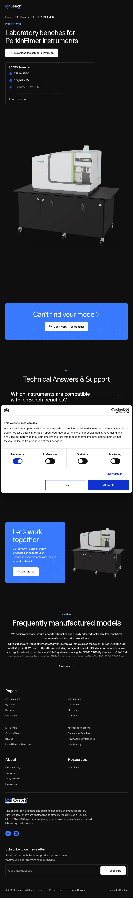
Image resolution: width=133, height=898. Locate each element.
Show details (114, 473)
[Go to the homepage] (16, 801)
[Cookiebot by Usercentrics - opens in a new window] (114, 410)
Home (8, 17)
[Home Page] (13, 7)
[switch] (50, 461)
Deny (66, 485)
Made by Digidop (119, 890)
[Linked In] (16, 833)
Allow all (108, 485)
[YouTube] (8, 833)
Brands (24, 17)
